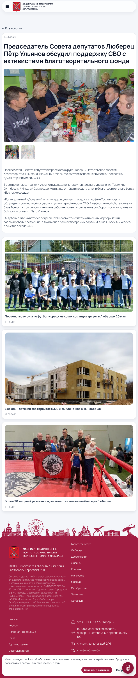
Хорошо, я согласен (96, 669)
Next (129, 106)
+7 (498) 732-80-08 (88, 643)
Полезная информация (22, 631)
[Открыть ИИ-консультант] (128, 668)
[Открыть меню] (7, 6)
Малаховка (77, 575)
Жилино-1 (76, 563)
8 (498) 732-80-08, (51, 602)
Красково (76, 569)
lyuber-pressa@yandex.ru (32, 605)
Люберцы (76, 550)
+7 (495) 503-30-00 (88, 650)
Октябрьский (79, 588)
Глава (12, 638)
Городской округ (81, 544)
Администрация (18, 644)
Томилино (77, 594)
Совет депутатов (19, 650)
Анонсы (13, 625)
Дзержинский (79, 556)
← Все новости (12, 28)
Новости (14, 619)
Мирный (76, 581)
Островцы (77, 600)
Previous (9, 106)
